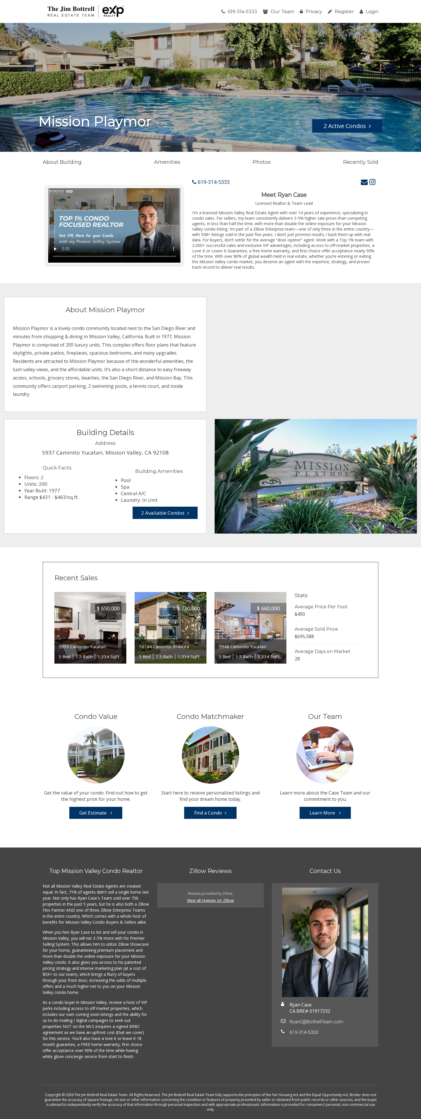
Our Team (282, 11)
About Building (62, 162)
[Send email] (364, 181)
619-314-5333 (242, 11)
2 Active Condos (345, 126)
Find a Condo (208, 813)
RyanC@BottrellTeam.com (316, 1021)
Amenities (167, 162)
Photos (262, 162)
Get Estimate (93, 813)
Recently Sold (360, 162)
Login (372, 11)
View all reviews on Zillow (210, 900)
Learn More (323, 813)
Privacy (314, 11)
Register (344, 11)
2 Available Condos (162, 513)
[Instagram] (372, 181)
